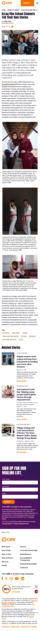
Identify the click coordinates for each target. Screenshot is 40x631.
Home (4, 10)
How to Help (6, 550)
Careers (23, 547)
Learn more (16, 591)
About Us (5, 562)
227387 (14, 507)
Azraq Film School (8, 84)
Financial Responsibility (28, 564)
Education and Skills (29, 10)
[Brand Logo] (7, 3)
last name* (5, 486)
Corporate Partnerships (28, 550)
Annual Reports (25, 554)
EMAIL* (4, 493)
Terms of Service (19, 523)
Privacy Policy (6, 523)
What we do (6, 547)
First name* (6, 479)
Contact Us (24, 568)
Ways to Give (6, 554)
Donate (4, 565)
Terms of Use (25, 626)
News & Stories (13, 10)
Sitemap (34, 626)
